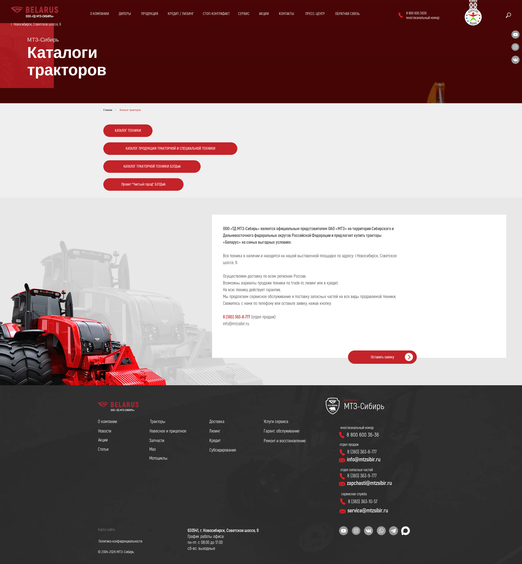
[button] (347, 13)
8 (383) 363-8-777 (236, 317)
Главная (107, 109)
